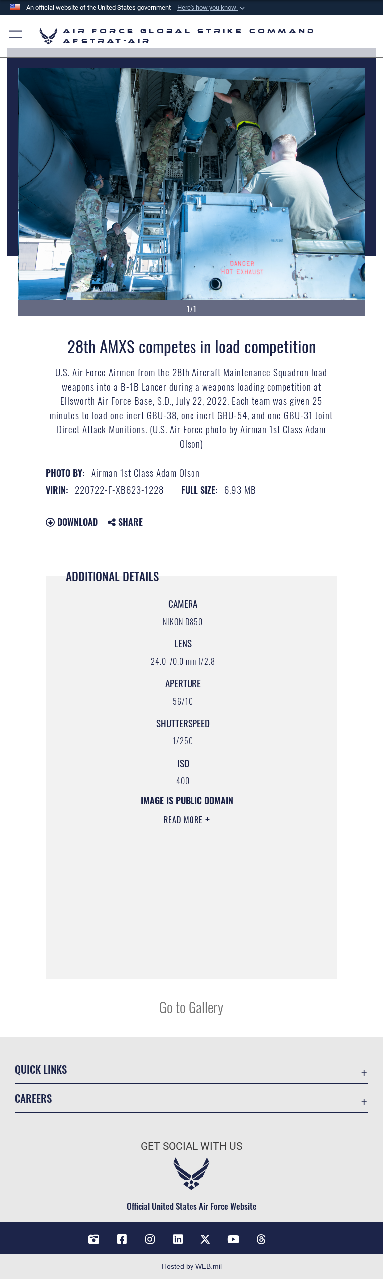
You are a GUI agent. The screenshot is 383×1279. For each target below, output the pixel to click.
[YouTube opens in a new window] (233, 1239)
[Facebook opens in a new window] (121, 1239)
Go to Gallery (191, 1006)
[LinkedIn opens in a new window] (177, 1239)
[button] (212, 8)
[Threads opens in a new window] (261, 1239)
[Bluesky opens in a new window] (289, 1235)
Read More (184, 820)
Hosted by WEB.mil (192, 1266)
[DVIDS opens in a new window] (93, 1239)
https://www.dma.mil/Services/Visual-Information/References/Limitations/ (176, 897)
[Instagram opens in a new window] (149, 1239)
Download (76, 521)
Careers (33, 1098)
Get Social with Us (191, 1146)
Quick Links (41, 1069)
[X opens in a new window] (205, 1239)
